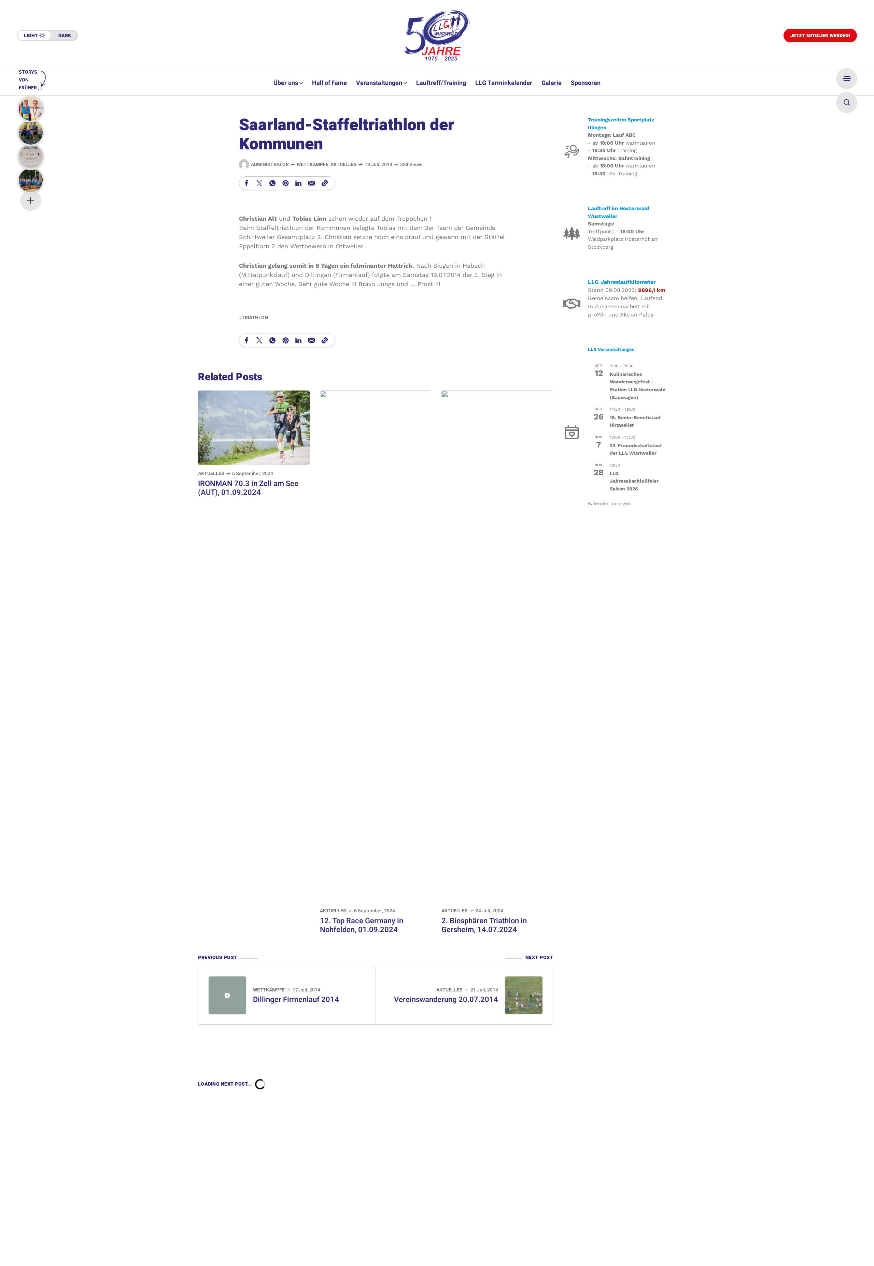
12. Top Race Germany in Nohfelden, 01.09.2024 (361, 925)
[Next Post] (523, 995)
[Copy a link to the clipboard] (324, 183)
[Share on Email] (311, 183)
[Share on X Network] (259, 183)
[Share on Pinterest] (285, 183)
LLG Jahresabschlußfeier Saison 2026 (634, 480)
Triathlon (255, 317)
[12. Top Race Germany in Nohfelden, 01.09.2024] (376, 645)
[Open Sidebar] (846, 78)
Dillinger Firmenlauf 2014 (296, 999)
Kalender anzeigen (609, 503)
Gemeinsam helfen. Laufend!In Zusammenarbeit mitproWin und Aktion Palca (626, 306)
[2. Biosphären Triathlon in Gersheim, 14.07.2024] (497, 645)
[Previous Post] (227, 995)
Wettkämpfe (312, 164)
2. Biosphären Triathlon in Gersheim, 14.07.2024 (484, 925)
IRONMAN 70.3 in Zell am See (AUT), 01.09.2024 (248, 488)
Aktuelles (343, 164)
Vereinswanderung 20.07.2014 (446, 999)
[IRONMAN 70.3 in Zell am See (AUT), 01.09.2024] (254, 427)
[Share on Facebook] (246, 183)
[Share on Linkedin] (298, 183)
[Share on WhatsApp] (272, 183)
